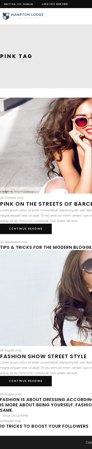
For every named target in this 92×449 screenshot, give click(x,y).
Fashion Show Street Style (43, 356)
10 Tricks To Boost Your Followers (44, 426)
